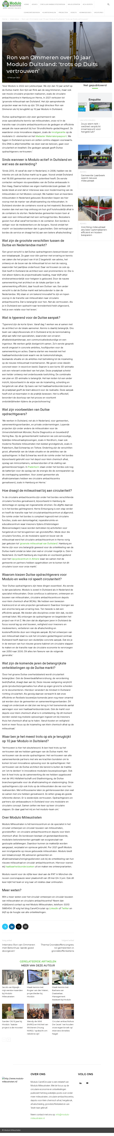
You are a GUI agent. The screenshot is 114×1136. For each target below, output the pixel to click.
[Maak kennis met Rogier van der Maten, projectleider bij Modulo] (38, 977)
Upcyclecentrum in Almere (25, 558)
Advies (34, 4)
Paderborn (33, 467)
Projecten (63, 12)
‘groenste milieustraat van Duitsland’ (39, 543)
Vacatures (98, 12)
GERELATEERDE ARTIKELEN (38, 961)
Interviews (14, 19)
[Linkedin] (12, 927)
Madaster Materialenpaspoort (51, 136)
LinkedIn (53, 908)
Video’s (74, 12)
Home (26, 4)
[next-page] (9, 1040)
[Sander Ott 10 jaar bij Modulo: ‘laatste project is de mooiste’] (13, 1011)
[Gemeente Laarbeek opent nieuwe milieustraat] (95, 157)
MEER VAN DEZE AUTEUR (38, 965)
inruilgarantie (58, 132)
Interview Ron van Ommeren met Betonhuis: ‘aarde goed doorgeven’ (18, 947)
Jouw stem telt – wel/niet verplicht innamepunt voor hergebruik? (91, 127)
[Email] (19, 927)
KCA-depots (88, 4)
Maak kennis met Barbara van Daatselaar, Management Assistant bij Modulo (61, 993)
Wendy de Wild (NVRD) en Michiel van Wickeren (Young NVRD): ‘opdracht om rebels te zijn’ (37, 1027)
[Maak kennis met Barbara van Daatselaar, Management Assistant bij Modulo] (63, 977)
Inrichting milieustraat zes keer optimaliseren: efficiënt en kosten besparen (94, 231)
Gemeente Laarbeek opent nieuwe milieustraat (93, 178)
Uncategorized (87, 120)
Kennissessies (85, 12)
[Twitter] (5, 927)
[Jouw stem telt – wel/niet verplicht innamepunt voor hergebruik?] (95, 105)
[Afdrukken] (25, 927)
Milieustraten (74, 4)
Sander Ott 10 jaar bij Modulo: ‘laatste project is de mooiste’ (12, 1024)
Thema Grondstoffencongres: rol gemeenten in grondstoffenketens (57, 947)
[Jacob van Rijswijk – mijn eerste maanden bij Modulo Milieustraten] (13, 977)
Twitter (65, 908)
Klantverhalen (49, 12)
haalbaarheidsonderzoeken (20, 866)
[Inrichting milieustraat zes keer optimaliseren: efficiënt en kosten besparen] (95, 208)
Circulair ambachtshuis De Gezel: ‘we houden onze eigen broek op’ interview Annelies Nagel (63, 1027)
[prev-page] (4, 1040)
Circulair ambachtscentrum (52, 4)
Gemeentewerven (32, 12)
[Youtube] (87, 1083)
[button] (108, 4)
